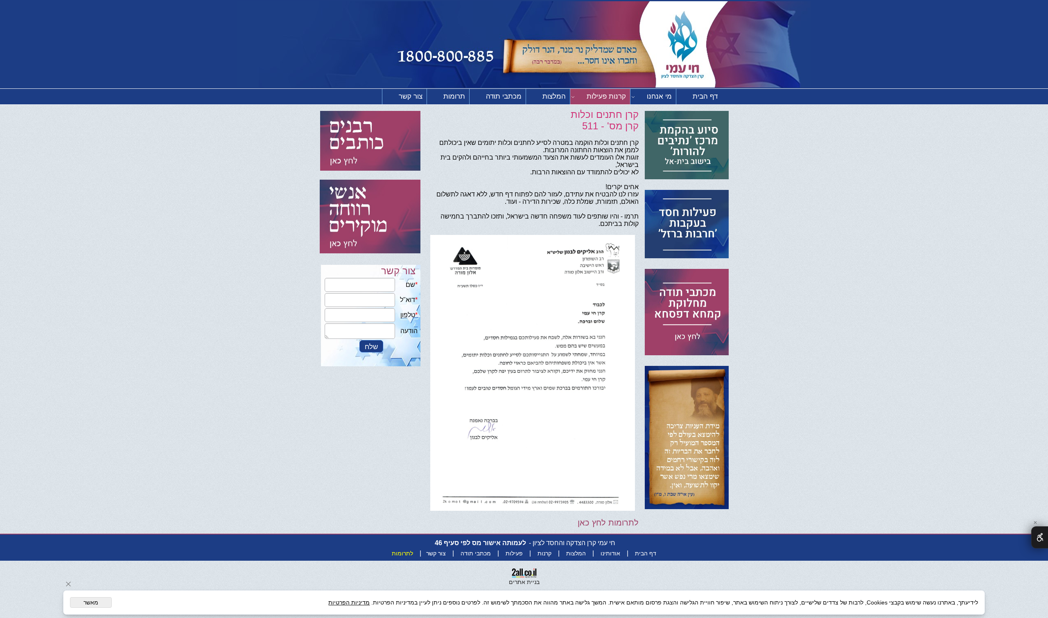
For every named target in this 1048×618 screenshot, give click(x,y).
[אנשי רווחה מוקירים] (370, 213)
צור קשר (410, 96)
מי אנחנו (659, 96)
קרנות (544, 553)
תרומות (454, 96)
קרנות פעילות (606, 96)
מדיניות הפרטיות (349, 602)
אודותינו (610, 553)
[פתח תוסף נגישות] (1039, 537)
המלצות (554, 96)
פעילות (514, 553)
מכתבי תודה (504, 96)
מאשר (91, 602)
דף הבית (705, 96)
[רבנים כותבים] (370, 141)
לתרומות (402, 553)
